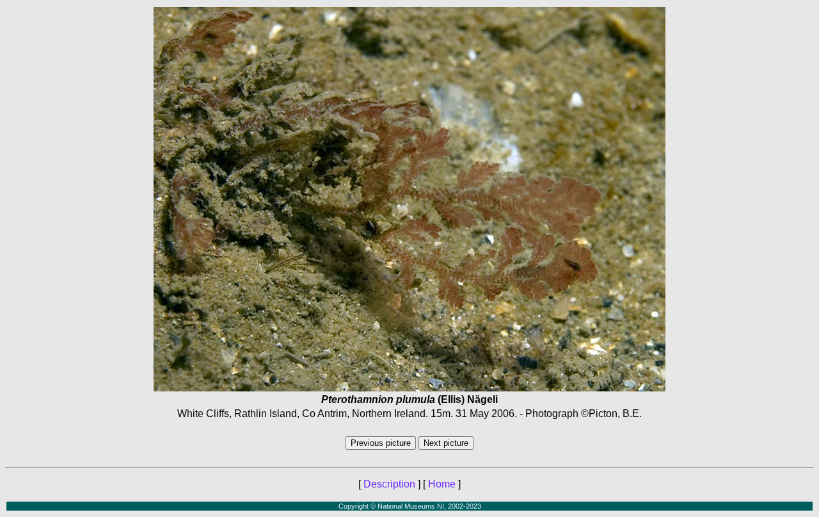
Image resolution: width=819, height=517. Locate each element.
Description (389, 484)
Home (442, 484)
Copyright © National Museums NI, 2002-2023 (409, 506)
